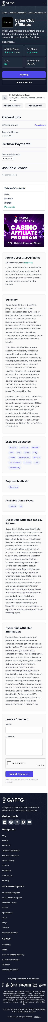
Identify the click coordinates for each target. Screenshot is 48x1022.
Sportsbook (7, 912)
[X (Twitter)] (17, 822)
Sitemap (5, 880)
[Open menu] (44, 3)
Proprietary (40, 125)
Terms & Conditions (11, 850)
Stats (4, 949)
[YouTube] (29, 822)
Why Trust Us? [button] (35, 105)
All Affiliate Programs (11, 892)
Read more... (8, 41)
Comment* (10, 736)
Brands (7, 202)
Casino (13, 506)
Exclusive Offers (9, 902)
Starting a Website (10, 969)
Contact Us (7, 875)
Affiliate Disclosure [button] (13, 105)
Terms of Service (25, 1011)
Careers (5, 865)
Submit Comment (19, 774)
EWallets (6, 964)
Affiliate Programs (18, 13)
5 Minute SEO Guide (11, 959)
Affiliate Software (10, 932)
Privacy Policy (8, 860)
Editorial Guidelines (10, 855)
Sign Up (24, 74)
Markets (8, 198)
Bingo (4, 922)
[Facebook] (23, 822)
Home (4, 13)
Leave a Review (24, 82)
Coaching (6, 944)
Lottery (5, 927)
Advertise (6, 870)
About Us (6, 845)
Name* (8, 724)
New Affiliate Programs (12, 897)
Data (6, 194)
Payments (9, 207)
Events (5, 840)
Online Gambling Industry (13, 954)
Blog (4, 835)
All (21, 506)
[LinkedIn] (4, 822)
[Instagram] (11, 822)
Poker (4, 917)
